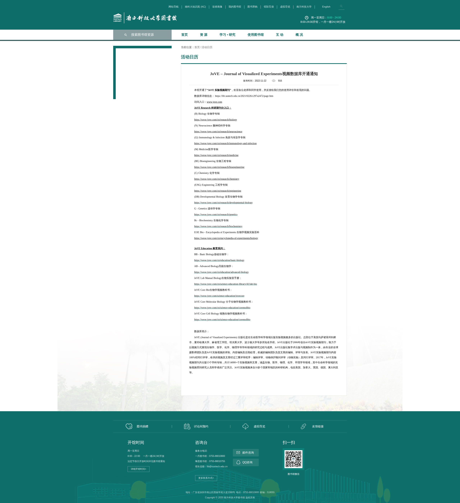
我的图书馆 (235, 6)
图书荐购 (252, 6)
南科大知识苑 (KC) (195, 6)
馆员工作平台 (123, 476)
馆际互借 (269, 6)
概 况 (299, 34)
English (326, 6)
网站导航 (174, 6)
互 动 (279, 34)
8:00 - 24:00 (334, 17)
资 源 (203, 34)
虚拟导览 (285, 6)
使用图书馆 (256, 34)
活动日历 (207, 47)
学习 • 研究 (227, 34)
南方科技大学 (304, 6)
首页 (184, 34)
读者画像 (217, 6)
